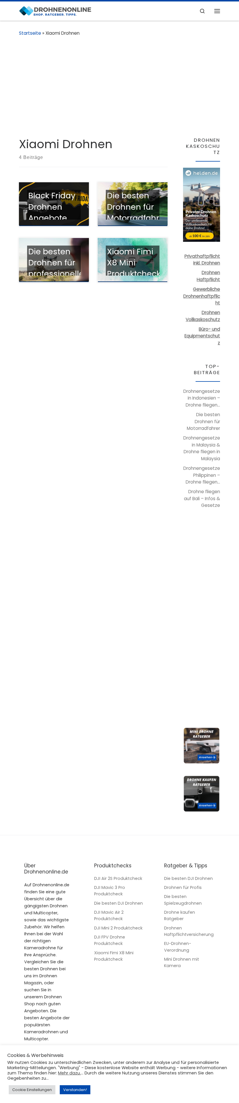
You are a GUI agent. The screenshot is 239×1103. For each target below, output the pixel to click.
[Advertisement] (119, 87)
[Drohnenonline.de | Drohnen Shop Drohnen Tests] (55, 10)
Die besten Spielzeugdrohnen (183, 900)
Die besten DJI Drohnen (118, 903)
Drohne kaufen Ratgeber (179, 915)
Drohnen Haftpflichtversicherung (189, 931)
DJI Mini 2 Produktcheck (118, 928)
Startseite (30, 33)
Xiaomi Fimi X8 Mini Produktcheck (113, 956)
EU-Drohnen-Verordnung (177, 947)
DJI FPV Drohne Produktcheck (109, 940)
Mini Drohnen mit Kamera (181, 962)
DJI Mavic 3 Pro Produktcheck (109, 891)
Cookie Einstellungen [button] (32, 1090)
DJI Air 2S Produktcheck (118, 878)
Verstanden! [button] (75, 1090)
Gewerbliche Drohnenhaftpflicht (201, 296)
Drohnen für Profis (183, 887)
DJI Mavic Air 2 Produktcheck (109, 915)
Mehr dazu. (69, 1073)
